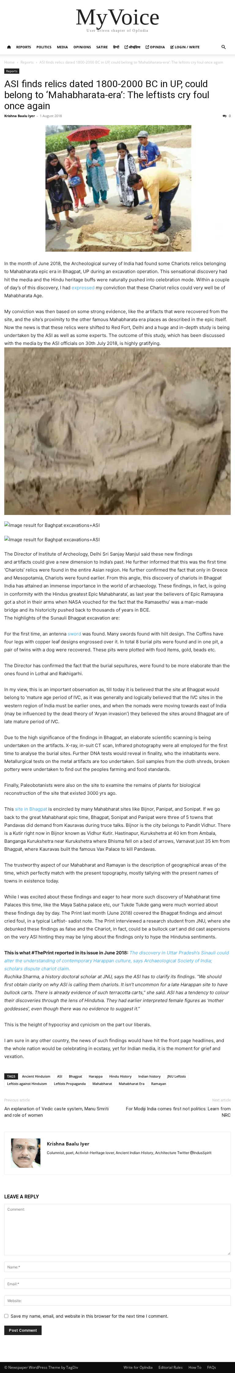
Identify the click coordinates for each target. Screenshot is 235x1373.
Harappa (96, 1076)
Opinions (82, 47)
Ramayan (158, 1083)
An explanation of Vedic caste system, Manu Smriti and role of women (56, 1112)
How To (194, 1367)
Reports (23, 47)
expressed (83, 288)
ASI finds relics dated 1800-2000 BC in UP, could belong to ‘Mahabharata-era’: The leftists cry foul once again (106, 95)
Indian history (149, 1076)
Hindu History (120, 1076)
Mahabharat (102, 1083)
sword (74, 634)
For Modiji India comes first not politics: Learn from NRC (178, 1112)
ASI (59, 1076)
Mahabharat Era (131, 1083)
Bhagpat (75, 1076)
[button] (223, 47)
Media (62, 47)
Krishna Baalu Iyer (19, 115)
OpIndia (157, 47)
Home (9, 62)
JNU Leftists (176, 1076)
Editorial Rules (171, 1367)
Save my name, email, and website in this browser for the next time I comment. (89, 1316)
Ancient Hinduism (36, 1076)
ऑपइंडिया (134, 47)
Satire (102, 47)
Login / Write (187, 47)
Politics (43, 47)
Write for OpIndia (138, 1367)
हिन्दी (116, 47)
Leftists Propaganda (70, 1083)
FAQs (211, 1367)
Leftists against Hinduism (27, 1083)
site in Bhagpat (31, 809)
